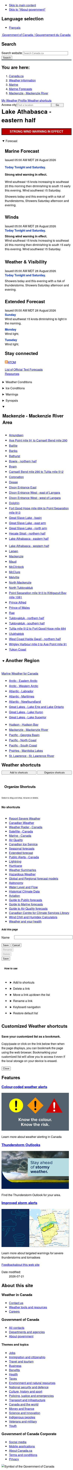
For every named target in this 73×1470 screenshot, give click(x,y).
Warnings (12, 394)
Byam (13, 466)
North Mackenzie (20, 582)
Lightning (15, 861)
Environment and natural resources (32, 1383)
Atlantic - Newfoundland (25, 701)
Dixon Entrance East (22, 487)
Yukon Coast (17, 649)
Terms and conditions (23, 1455)
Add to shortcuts (19, 772)
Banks (13, 451)
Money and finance (21, 1408)
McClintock (16, 567)
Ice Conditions (15, 388)
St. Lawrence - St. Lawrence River (31, 756)
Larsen (13, 551)
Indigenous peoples (22, 1417)
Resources (12, 374)
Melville (14, 577)
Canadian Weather (21, 823)
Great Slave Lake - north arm (28, 528)
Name (5, 937)
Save (6, 945)
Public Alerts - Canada (24, 857)
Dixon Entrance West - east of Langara (34, 492)
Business (15, 1366)
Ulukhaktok (16, 634)
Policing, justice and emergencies (31, 1396)
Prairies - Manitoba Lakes (26, 750)
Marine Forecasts (20, 89)
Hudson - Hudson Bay (23, 724)
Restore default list (25, 1013)
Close (6, 1068)
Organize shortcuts (54, 772)
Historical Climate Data (24, 891)
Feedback (20, 1264)
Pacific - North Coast (22, 740)
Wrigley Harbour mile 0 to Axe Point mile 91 (38, 644)
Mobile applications (22, 1446)
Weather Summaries (22, 870)
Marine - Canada (20, 835)
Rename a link (22, 1001)
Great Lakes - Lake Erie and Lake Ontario (36, 707)
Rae (12, 613)
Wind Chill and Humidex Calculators (33, 917)
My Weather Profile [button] (14, 100)
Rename (7, 949)
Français (14, 27)
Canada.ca (16, 76)
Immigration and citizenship (27, 1357)
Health (13, 1374)
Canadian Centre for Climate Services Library (39, 913)
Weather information (22, 80)
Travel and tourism (21, 1361)
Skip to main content (22, 5)
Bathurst (14, 456)
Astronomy (16, 883)
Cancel (16, 945)
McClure (14, 572)
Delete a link (21, 988)
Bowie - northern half (22, 461)
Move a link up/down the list (31, 994)
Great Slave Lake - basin (25, 518)
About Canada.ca (20, 1450)
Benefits (14, 1370)
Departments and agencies (27, 1332)
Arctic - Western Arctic (23, 686)
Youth (13, 1426)
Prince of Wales (19, 607)
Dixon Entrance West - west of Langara (35, 498)
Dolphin (14, 503)
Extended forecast (21, 853)
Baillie (13, 445)
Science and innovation (24, 1413)
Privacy (14, 1459)
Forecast (11, 141)
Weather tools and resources (28, 1307)
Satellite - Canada (21, 831)
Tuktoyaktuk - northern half (26, 618)
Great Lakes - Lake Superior (27, 717)
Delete (6, 954)
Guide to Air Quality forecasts (28, 908)
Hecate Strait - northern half (27, 533)
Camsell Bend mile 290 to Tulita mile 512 (36, 471)
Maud (12, 561)
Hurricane (15, 865)
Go (57, 105)
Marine (13, 84)
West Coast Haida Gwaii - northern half (35, 639)
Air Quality (16, 840)
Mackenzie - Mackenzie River (28, 93)
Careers (14, 1311)
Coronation (16, 477)
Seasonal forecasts (21, 848)
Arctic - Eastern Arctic (23, 681)
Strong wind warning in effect (36, 131)
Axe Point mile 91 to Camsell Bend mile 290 (38, 440)
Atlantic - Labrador (21, 691)
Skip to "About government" (27, 9)
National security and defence (28, 1387)
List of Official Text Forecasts (24, 369)
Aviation (14, 895)
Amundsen (16, 435)
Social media (17, 1442)
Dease (13, 482)
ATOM (12, 362)
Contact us (16, 1303)
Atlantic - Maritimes (21, 696)
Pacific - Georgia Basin (24, 735)
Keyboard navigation (27, 1007)
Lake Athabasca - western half (29, 546)
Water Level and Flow (23, 887)
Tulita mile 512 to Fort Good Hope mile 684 (37, 628)
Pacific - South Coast (23, 745)
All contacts (16, 1327)
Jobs (12, 1353)
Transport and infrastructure (27, 1400)
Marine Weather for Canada (19, 673)
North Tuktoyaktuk (21, 587)
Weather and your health (25, 921)
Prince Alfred (17, 602)
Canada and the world (23, 1404)
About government (21, 1336)
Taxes (13, 1378)
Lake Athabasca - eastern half (28, 538)
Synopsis (12, 400)
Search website (11, 53)
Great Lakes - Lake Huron (26, 712)
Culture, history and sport (25, 1391)
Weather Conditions (19, 382)
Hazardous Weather (22, 874)
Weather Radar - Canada (25, 827)
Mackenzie (16, 556)
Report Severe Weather (24, 818)
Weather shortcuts (39, 100)
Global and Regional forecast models (33, 878)
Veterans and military (23, 1421)
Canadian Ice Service (23, 844)
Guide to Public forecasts (25, 900)
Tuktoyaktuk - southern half (27, 623)
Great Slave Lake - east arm (27, 523)
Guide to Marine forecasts (26, 904)
